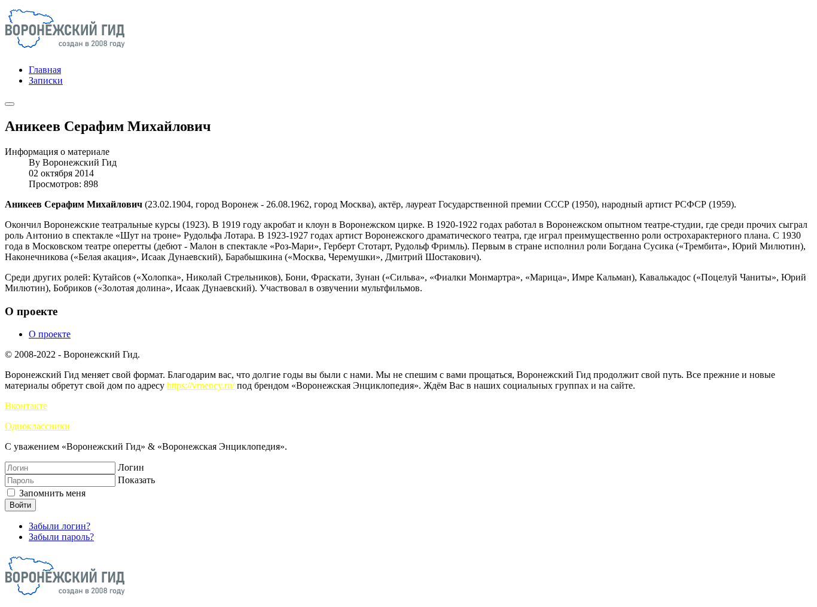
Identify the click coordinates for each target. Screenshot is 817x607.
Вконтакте (26, 406)
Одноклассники (37, 426)
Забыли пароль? (61, 537)
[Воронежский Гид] (65, 49)
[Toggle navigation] (9, 104)
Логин (131, 467)
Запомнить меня (51, 493)
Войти (20, 505)
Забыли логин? (59, 526)
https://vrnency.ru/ (200, 385)
